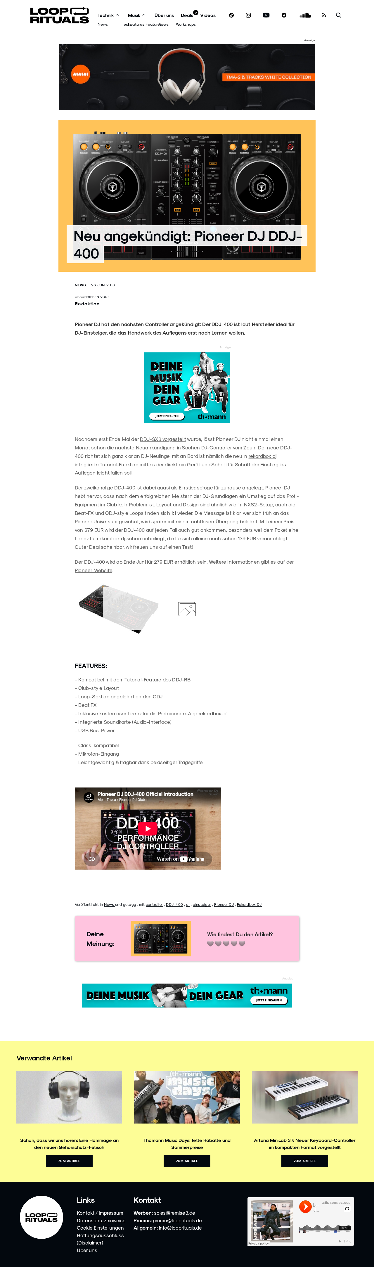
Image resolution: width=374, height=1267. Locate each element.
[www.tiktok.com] (231, 15)
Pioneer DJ (224, 904)
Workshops (186, 24)
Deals (187, 15)
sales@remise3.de (174, 1213)
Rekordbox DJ (249, 904)
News (103, 24)
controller (154, 904)
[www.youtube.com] (266, 15)
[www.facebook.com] (284, 15)
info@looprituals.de (180, 1227)
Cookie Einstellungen (100, 1227)
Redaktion (87, 303)
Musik (134, 15)
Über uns (164, 15)
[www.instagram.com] (248, 15)
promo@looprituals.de (177, 1220)
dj (188, 904)
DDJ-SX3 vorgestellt (163, 439)
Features (136, 24)
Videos (208, 15)
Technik (106, 15)
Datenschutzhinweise (101, 1220)
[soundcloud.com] (305, 15)
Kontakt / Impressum (100, 1213)
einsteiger (202, 904)
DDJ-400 (174, 904)
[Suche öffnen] (338, 15)
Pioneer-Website (93, 570)
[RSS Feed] (324, 15)
